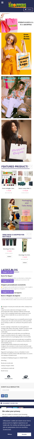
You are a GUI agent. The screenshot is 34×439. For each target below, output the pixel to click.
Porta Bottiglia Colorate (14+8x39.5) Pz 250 (9, 188)
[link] (16, 54)
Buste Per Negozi (6, 276)
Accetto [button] (24, 434)
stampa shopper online (7, 365)
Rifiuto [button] (10, 434)
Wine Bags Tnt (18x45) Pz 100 (9, 249)
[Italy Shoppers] (17, 5)
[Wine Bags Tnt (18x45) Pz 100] (9, 242)
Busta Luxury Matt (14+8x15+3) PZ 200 (25, 188)
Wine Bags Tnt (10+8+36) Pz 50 (25, 255)
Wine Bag (3, 360)
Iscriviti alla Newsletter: (10, 387)
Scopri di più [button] (7, 429)
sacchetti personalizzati (7, 368)
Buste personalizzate (7, 363)
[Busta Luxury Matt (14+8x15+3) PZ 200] (25, 178)
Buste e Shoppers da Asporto (10, 296)
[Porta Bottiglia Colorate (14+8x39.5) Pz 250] (9, 178)
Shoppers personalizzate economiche (13, 285)
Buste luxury (4, 371)
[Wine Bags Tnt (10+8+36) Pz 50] (24, 245)
